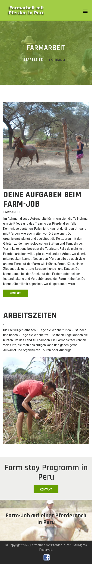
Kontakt (16, 293)
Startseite (33, 59)
